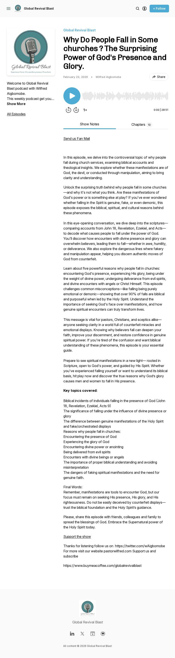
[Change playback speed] (85, 110)
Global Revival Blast (39, 8)
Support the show (77, 536)
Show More (16, 104)
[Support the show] (144, 8)
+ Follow (159, 8)
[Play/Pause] (71, 95)
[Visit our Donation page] (103, 634)
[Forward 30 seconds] (76, 110)
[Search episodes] (137, 8)
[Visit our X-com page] (82, 634)
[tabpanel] (115, 354)
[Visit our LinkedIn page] (72, 634)
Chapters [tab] (141, 124)
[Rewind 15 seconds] (68, 110)
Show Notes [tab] (89, 124)
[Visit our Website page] (92, 634)
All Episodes (16, 114)
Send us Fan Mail (76, 138)
